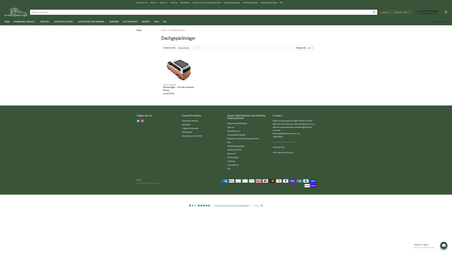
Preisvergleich (233, 157)
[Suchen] (374, 12)
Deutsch (385, 12)
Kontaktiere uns (142, 3)
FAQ (165, 21)
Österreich (401, 12)
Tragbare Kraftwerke (190, 128)
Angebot (146, 21)
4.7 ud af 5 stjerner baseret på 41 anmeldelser (231, 205)
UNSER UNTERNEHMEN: (237, 123)
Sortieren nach (169, 48)
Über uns (154, 3)
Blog (156, 21)
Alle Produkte (130, 21)
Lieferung (173, 3)
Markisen (114, 21)
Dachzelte (186, 124)
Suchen (139, 180)
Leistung (44, 21)
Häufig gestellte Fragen (269, 3)
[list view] (312, 48)
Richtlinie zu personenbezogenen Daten (207, 3)
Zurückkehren (185, 3)
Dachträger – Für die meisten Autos (178, 89)
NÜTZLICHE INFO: (234, 150)
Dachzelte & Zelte (63, 21)
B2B (281, 3)
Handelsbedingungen (250, 3)
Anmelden (440, 21)
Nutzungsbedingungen (232, 3)
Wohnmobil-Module (24, 21)
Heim (7, 21)
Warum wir (163, 3)
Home (164, 30)
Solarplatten (187, 132)
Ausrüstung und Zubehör (91, 21)
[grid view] (309, 48)
